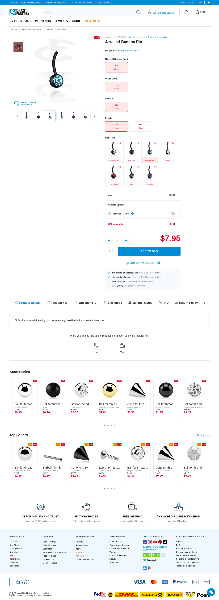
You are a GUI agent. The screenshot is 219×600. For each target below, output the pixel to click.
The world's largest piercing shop (24, 3)
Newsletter (14, 566)
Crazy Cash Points (118, 555)
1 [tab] (104, 425)
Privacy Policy (33, 593)
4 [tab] (114, 425)
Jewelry (61, 21)
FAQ (178, 545)
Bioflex (131, 37)
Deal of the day (16, 548)
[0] (186, 12)
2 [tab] (108, 425)
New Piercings (15, 545)
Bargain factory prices (56, 3)
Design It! (92, 21)
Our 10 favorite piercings (187, 555)
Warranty (113, 552)
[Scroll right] (11, 302)
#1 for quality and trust (82, 3)
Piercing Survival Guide (186, 552)
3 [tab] (111, 425)
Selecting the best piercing (187, 559)
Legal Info (45, 593)
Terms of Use (20, 593)
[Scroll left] (207, 302)
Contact (179, 542)
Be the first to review (157, 37)
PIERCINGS (43, 21)
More (76, 21)
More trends (203, 435)
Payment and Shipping (119, 545)
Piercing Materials (184, 548)
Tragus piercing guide (185, 566)
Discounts (13, 562)
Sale (11, 555)
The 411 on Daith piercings (188, 562)
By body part (20, 21)
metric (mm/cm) (187, 2)
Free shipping (104, 3)
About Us (114, 559)
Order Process (116, 542)
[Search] (138, 12)
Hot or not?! (14, 559)
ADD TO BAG (149, 251)
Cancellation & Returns (120, 548)
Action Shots (115, 562)
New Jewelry (15, 552)
